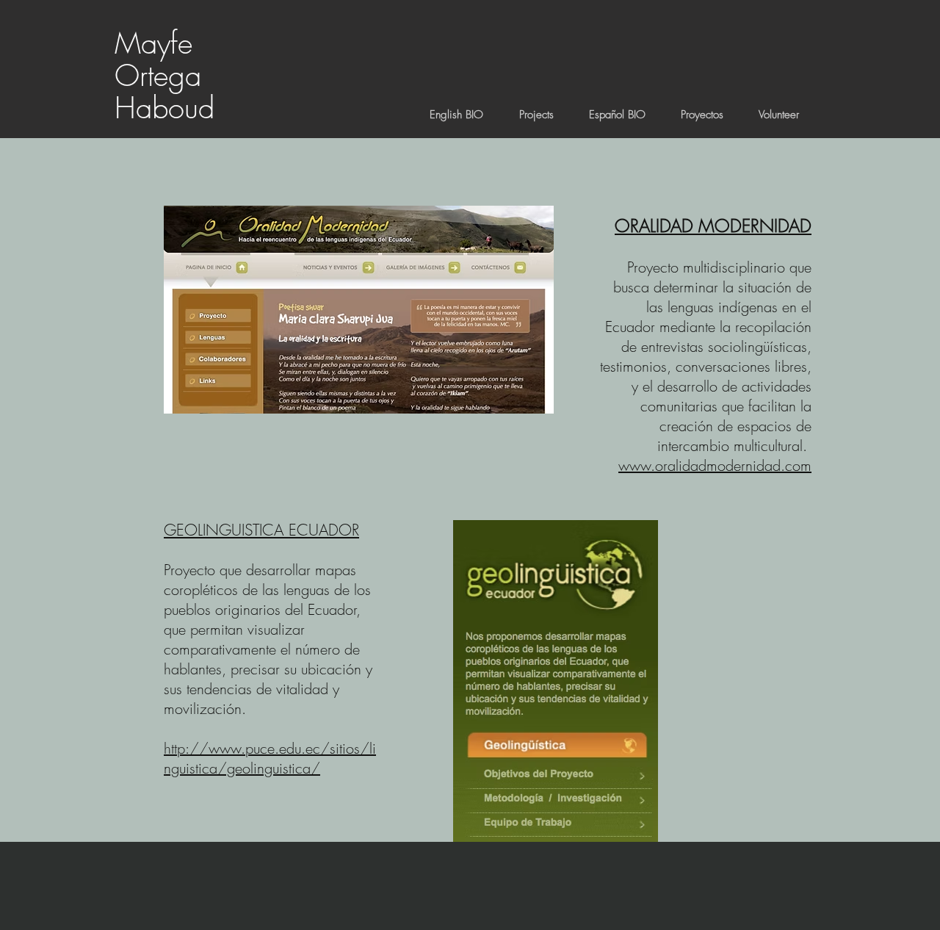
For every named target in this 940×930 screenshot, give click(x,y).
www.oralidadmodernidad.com (714, 465)
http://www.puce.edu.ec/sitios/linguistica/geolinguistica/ (270, 758)
